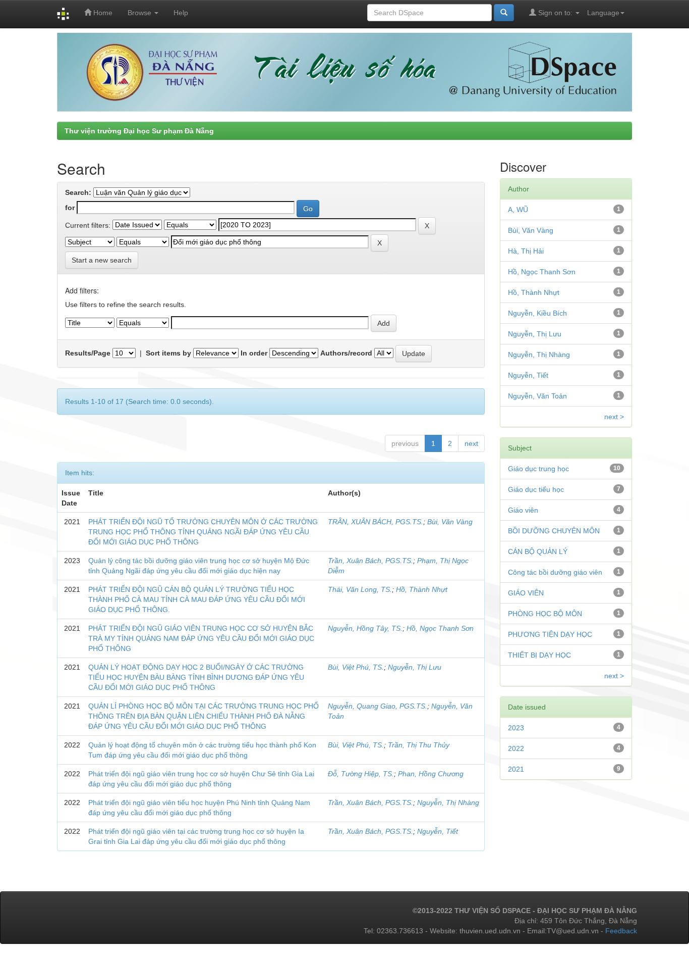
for (70, 208)
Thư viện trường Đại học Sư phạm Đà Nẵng (139, 131)
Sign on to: (555, 13)
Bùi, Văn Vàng (450, 522)
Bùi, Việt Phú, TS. (356, 667)
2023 (516, 728)
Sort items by (168, 353)
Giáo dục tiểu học (536, 489)
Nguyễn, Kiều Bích (537, 313)
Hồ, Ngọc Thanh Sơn (440, 628)
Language (603, 13)
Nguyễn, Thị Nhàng (448, 802)
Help (181, 13)
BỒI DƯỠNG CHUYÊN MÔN (554, 531)
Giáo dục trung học (538, 469)
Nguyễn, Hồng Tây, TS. (365, 628)
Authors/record (346, 353)
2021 (516, 769)
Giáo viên (523, 510)
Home (101, 13)
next (471, 443)
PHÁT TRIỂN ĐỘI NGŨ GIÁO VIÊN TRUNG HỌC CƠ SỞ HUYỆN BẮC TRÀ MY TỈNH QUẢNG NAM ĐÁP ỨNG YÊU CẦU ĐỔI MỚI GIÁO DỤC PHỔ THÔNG (201, 638)
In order (254, 353)
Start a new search (102, 260)
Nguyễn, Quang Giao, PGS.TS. (377, 706)
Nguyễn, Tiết (437, 831)
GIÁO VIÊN (526, 593)
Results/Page (87, 353)
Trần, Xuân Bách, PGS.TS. (370, 561)
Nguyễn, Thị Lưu (414, 667)
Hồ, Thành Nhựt (421, 589)
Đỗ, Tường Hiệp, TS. (361, 774)
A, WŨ (518, 210)
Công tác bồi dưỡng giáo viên (555, 572)
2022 (516, 748)
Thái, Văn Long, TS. (360, 589)
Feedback (621, 931)
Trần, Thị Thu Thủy (418, 745)
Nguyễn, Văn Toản (537, 396)
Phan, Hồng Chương (431, 774)
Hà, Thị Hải (526, 251)
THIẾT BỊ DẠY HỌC (539, 655)
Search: (78, 192)
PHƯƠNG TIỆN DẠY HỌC (550, 634)
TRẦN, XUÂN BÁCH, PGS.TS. (375, 522)
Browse (140, 13)
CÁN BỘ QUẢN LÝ (537, 551)
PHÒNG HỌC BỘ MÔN (545, 614)
